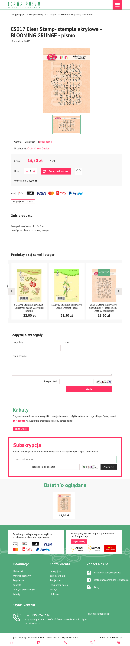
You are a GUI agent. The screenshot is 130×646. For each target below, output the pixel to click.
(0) (118, 642)
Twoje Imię (17, 342)
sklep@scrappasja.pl (99, 613)
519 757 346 (37, 615)
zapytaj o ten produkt (23, 201)
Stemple (51, 14)
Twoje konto (56, 580)
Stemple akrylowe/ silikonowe (77, 14)
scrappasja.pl (18, 14)
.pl (117, 637)
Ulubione (54, 594)
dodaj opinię (45, 141)
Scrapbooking (36, 14)
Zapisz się (108, 466)
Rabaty (16, 594)
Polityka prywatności (24, 589)
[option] (66, 78)
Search (38, 642)
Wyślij (89, 388)
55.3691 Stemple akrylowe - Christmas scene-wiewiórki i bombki (28, 307)
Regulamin (18, 580)
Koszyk (53, 589)
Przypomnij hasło (59, 584)
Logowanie (65, 642)
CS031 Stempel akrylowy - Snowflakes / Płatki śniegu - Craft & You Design (102, 307)
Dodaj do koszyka (58, 171)
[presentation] (11, 291)
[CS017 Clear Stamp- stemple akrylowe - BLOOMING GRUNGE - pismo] (66, 80)
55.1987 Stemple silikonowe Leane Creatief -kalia (65, 306)
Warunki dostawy (22, 575)
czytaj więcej (21, 428)
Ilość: (17, 171)
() (91, 641)
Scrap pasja (31, 5)
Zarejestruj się (57, 575)
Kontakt (17, 584)
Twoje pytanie (19, 355)
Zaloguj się (55, 571)
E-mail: (67, 342)
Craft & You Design (38, 148)
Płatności (18, 571)
